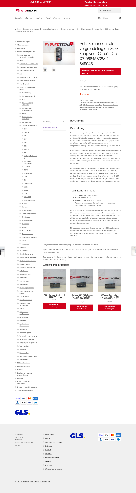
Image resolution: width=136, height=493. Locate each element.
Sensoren (23, 321)
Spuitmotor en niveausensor (24, 325)
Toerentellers (24, 329)
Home (19, 29)
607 (25, 152)
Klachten (48, 453)
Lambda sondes (25, 274)
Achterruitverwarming (29, 96)
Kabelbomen (24, 271)
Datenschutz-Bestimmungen (40, 481)
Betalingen (49, 446)
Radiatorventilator (26, 300)
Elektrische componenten (31, 29)
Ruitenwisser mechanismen (24, 313)
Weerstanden (24, 353)
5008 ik (26, 149)
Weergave (23, 349)
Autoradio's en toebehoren (29, 64)
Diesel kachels (24, 84)
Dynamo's (23, 247)
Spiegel (24, 227)
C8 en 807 (27, 197)
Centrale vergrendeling (68, 29)
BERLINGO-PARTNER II (28, 162)
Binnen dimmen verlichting (27, 118)
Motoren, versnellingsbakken (27, 387)
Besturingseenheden (27, 70)
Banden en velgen (23, 42)
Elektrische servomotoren (28, 257)
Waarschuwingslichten (29, 237)
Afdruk (47, 438)
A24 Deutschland (23, 481)
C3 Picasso (28, 173)
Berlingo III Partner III (30, 157)
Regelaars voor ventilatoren (25, 304)
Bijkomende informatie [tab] (50, 127)
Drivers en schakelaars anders (49, 29)
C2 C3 (26, 170)
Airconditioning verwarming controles (101, 102)
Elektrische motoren (26, 254)
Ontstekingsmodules (27, 288)
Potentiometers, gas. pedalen (27, 292)
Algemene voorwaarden (33, 18)
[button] (71, 43)
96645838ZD (93, 109)
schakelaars (24, 317)
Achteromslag (26, 93)
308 (25, 142)
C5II (78, 29)
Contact (48, 450)
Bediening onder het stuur (28, 67)
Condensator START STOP (29, 77)
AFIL (23, 99)
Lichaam (20, 378)
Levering (67, 18)
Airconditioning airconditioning (27, 109)
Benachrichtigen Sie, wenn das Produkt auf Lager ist (98, 71)
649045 (85, 109)
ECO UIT (24, 204)
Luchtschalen (24, 281)
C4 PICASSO (28, 183)
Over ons (48, 465)
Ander (24, 113)
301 (25, 136)
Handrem (25, 207)
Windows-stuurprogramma (29, 356)
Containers (21, 48)
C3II (25, 177)
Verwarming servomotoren (28, 336)
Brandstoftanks (27, 122)
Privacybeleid (50, 434)
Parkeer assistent (28, 220)
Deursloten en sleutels (27, 81)
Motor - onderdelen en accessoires (24, 383)
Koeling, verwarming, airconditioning (24, 374)
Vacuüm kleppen (25, 333)
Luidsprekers (24, 284)
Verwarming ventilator (27, 339)
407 (25, 146)
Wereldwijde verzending (53, 469)
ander (21, 60)
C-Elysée (27, 166)
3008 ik (26, 132)
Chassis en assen (23, 45)
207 (25, 129)
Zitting (24, 241)
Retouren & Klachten (53, 18)
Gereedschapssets (23, 366)
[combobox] (109, 10)
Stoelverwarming (27, 234)
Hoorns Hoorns (25, 264)
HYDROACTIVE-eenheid (28, 267)
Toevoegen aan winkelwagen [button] (54, 306)
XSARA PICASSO (29, 200)
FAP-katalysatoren (23, 363)
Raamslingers (24, 296)
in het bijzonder (108, 107)
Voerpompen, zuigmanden (28, 343)
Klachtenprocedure (52, 457)
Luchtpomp (23, 278)
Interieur (20, 370)
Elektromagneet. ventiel (28, 261)
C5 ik (25, 187)
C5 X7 (26, 190)
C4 (25, 180)
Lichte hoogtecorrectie (29, 214)
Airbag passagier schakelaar (27, 104)
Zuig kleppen (24, 360)
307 (25, 139)
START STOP (26, 230)
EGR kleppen (24, 251)
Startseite (18, 18)
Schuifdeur (25, 224)
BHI (21, 74)
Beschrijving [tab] (47, 122)
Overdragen (26, 217)
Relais (22, 308)
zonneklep (25, 244)
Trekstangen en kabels (25, 390)
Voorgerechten (24, 346)
